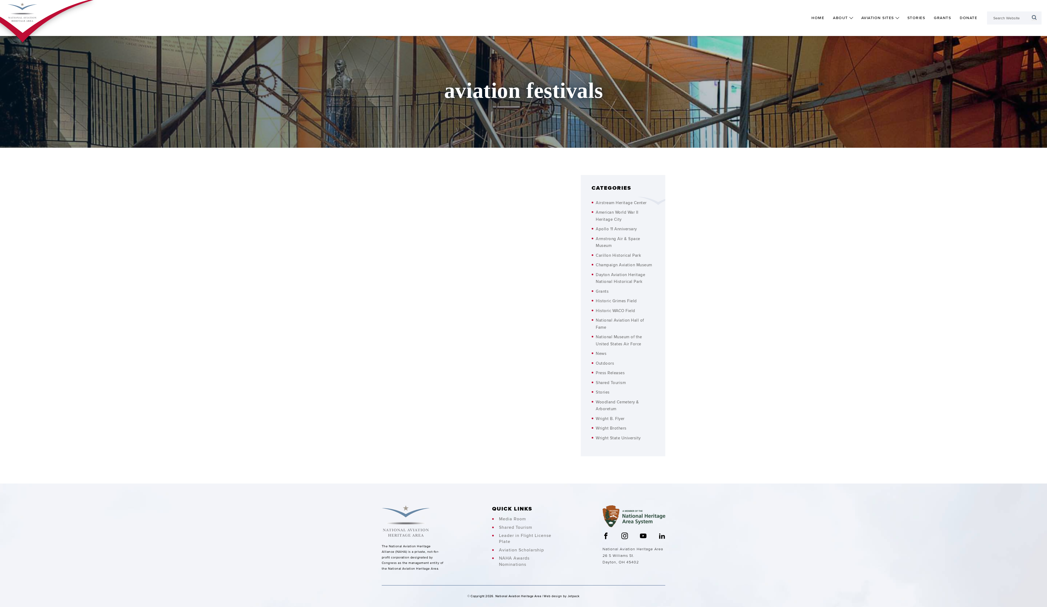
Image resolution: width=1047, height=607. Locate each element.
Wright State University (618, 438)
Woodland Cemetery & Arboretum (617, 405)
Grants (942, 17)
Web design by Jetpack (562, 596)
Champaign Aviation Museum (624, 265)
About (840, 17)
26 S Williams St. (618, 555)
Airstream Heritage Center (621, 203)
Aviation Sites (877, 17)
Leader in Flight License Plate (525, 539)
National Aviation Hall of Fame (620, 323)
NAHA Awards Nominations (514, 561)
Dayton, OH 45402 (621, 562)
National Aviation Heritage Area (633, 549)
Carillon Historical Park (618, 255)
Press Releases (610, 373)
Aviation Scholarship (521, 550)
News (601, 353)
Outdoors (605, 363)
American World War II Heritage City (617, 215)
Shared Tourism (611, 382)
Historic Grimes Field (616, 301)
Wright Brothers (611, 428)
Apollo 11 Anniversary (616, 229)
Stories (916, 17)
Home (817, 17)
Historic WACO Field (615, 310)
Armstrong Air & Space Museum (618, 242)
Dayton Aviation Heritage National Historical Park (620, 278)
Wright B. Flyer (610, 418)
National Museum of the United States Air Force (619, 340)
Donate (968, 17)
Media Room (512, 519)
